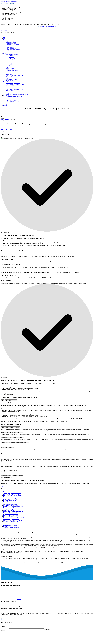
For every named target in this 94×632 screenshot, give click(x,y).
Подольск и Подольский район (10, 512)
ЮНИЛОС (11, 57)
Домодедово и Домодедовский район (12, 493)
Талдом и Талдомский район (10, 522)
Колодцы (5, 39)
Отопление (6, 95)
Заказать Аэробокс (5, 129)
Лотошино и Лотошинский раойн (11, 527)
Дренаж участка (10, 71)
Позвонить (13, 129)
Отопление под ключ (11, 100)
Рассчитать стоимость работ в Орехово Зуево (47, 114)
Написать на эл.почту (6, 34)
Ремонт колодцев (10, 47)
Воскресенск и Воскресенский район (12, 496)
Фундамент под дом (10, 80)
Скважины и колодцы (11, 48)
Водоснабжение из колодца (12, 88)
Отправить (47, 629)
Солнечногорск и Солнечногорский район (13, 520)
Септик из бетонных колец (12, 76)
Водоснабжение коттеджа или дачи (14, 89)
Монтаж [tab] (15, 400)
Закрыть (3, 630)
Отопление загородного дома (13, 99)
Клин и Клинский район (9, 501)
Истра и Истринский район (9, 500)
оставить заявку (31, 610)
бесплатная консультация (6, 610)
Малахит (11, 65)
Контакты (5, 105)
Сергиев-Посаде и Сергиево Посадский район (14, 517)
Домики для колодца (11, 43)
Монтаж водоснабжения (11, 91)
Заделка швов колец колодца (12, 45)
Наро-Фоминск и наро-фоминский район (13, 506)
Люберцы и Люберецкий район (10, 504)
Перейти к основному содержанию (9, 1)
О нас (4, 38)
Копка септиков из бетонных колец (14, 75)
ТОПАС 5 (11, 55)
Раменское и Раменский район (10, 515)
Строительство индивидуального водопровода (17, 94)
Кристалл (11, 64)
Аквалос (11, 59)
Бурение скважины (10, 86)
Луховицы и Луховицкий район (10, 502)
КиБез (10, 63)
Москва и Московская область (10, 491)
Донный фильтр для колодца (12, 44)
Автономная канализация (12, 54)
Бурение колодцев (10, 41)
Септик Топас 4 (12, 58)
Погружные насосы (10, 93)
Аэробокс (8, 67)
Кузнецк (5, 526)
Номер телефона (5, 627)
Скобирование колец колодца (13, 49)
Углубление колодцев (11, 50)
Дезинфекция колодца (11, 42)
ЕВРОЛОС (11, 62)
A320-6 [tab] (2, 400)
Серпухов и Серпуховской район (11, 519)
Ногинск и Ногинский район (10, 507)
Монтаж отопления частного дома (14, 96)
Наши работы (6, 104)
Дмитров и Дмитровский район (10, 498)
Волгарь (11, 60)
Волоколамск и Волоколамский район (12, 495)
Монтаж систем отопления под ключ (14, 97)
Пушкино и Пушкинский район (10, 514)
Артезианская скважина (11, 85)
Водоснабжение (7, 81)
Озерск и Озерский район (9, 510)
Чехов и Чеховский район (9, 524)
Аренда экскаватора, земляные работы (15, 84)
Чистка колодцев (10, 52)
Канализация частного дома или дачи (15, 73)
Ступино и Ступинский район (10, 521)
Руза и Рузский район (8, 516)
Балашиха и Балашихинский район (11, 494)
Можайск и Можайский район (10, 505)
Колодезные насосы (10, 90)
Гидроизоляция (9, 69)
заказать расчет (23, 610)
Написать (19, 599)
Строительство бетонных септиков (14, 78)
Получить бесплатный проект (8, 486)
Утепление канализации (11, 79)
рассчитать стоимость (40, 610)
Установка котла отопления (12, 101)
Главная (5, 37)
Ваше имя (3, 626)
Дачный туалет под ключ (12, 70)
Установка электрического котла (13, 102)
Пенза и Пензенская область (10, 525)
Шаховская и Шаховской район (10, 528)
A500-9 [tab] (10, 400)
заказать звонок (16, 610)
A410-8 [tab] (6, 400)
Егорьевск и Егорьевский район (10, 499)
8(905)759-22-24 (4, 30)
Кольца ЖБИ (9, 74)
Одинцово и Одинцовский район (11, 509)
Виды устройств (10, 68)
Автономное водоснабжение (13, 83)
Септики (5, 53)
